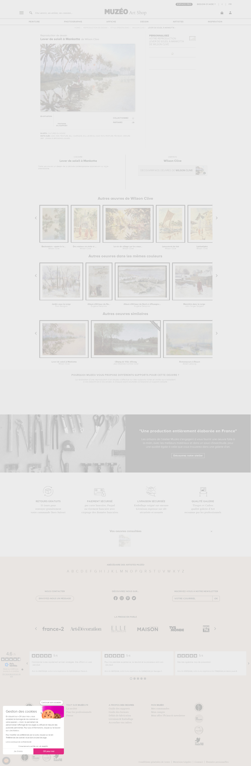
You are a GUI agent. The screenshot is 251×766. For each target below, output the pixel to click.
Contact (198, 762)
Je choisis (18, 751)
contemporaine (82, 166)
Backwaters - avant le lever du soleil (54, 248)
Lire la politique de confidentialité (18, 742)
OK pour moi (48, 751)
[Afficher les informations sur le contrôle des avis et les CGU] (22, 669)
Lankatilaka (202, 248)
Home (77, 28)
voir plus (36, 665)
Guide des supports (119, 709)
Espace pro (184, 4)
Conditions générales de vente (154, 762)
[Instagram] (122, 600)
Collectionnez (120, 118)
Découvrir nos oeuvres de (166, 170)
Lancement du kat (170, 248)
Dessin (144, 22)
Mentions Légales (182, 762)
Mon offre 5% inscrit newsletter (168, 715)
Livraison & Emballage (121, 719)
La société (71, 709)
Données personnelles (217, 762)
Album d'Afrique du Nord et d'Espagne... (142, 305)
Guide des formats (119, 712)
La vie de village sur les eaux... (128, 248)
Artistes (178, 22)
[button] (6, 761)
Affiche (111, 22)
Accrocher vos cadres (120, 722)
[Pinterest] (129, 600)
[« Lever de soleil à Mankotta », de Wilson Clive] (125, 541)
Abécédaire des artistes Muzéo (125, 565)
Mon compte (158, 712)
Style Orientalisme (120, 28)
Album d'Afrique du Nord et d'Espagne (99, 305)
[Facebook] (116, 600)
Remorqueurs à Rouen (189, 363)
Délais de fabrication (120, 715)
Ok (216, 598)
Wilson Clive (138, 28)
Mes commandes (160, 709)
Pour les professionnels (78, 712)
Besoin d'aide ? (206, 4)
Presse (69, 715)
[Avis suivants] (249, 663)
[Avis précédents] (27, 663)
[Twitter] (135, 600)
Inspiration (215, 22)
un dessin (58, 166)
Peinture (34, 22)
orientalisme (43, 169)
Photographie (73, 22)
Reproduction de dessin (95, 28)
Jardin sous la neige (61, 305)
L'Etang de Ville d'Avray (125, 363)
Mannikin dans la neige (194, 305)
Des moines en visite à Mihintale (85, 248)
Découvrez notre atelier (188, 455)
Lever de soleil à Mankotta (64, 363)
